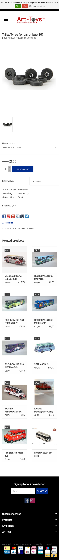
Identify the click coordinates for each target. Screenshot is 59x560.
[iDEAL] (6, 548)
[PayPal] (47, 556)
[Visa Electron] (40, 548)
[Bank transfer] (53, 552)
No (25, 6)
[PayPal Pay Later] (53, 556)
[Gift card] (26, 552)
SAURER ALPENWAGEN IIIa (13, 410)
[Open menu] (6, 19)
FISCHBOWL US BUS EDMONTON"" (14, 321)
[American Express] (6, 552)
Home (4, 38)
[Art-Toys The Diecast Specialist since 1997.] (35, 19)
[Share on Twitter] (27, 216)
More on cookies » (37, 6)
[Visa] (20, 548)
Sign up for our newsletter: (29, 484)
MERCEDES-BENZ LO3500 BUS (13, 277)
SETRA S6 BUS (41, 364)
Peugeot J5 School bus (14, 454)
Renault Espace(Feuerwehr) (43, 410)
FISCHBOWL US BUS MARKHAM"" (43, 321)
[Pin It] (13, 216)
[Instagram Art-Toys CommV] (32, 500)
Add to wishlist (8, 228)
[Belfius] (54, 548)
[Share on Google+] (8, 216)
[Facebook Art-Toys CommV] (27, 500)
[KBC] (13, 552)
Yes (18, 6)
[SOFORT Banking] (33, 548)
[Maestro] (47, 548)
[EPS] (33, 552)
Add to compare (23, 228)
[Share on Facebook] (4, 216)
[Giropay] (20, 552)
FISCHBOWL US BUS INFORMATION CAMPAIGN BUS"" (14, 366)
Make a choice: (9, 143)
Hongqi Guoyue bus (43, 453)
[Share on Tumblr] (22, 216)
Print (33, 228)
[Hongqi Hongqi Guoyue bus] (44, 436)
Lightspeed (47, 544)
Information (8, 181)
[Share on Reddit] (18, 216)
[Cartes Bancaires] (40, 552)
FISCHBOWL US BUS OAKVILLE (43, 277)
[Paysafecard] (47, 552)
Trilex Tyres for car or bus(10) (24, 38)
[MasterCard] (13, 548)
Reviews (37, 181)
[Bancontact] (27, 548)
